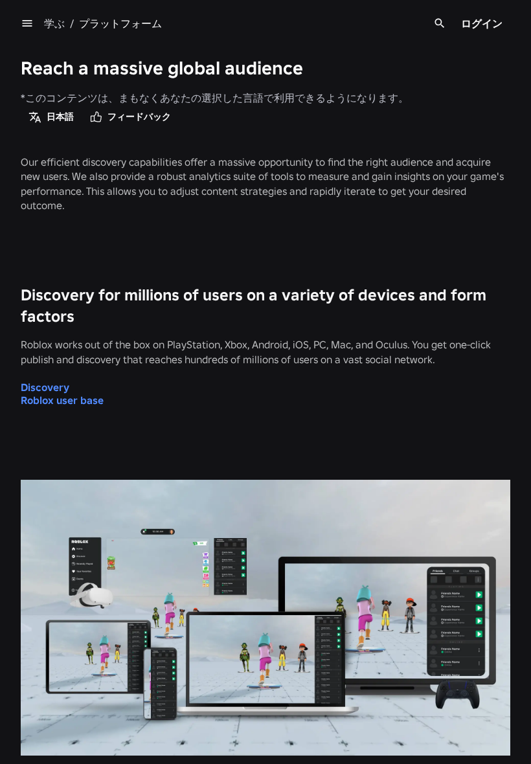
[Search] (439, 23)
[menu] (27, 23)
